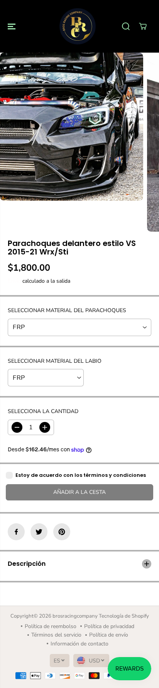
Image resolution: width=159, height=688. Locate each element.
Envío (14, 281)
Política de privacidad (109, 626)
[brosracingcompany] (77, 26)
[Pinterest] (61, 531)
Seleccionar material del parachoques (67, 310)
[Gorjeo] (38, 531)
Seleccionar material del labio (54, 361)
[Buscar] (125, 26)
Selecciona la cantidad (43, 411)
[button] (12, 26)
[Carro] (142, 26)
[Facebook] (16, 531)
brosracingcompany (75, 616)
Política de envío (108, 634)
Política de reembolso (50, 626)
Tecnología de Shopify (124, 616)
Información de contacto (79, 643)
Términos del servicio (56, 634)
